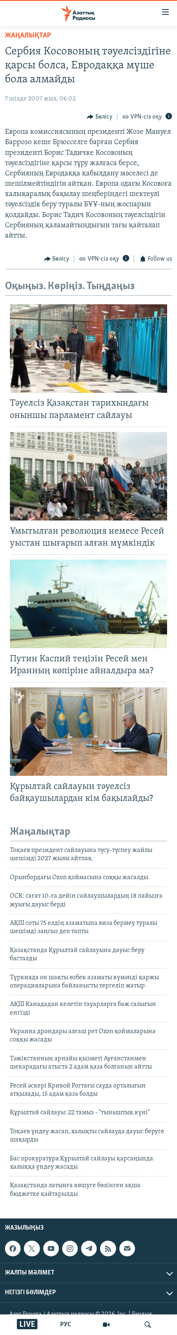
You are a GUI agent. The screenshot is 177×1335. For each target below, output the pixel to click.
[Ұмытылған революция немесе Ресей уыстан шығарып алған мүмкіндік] (88, 476)
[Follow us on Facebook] (13, 1248)
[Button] (99, 117)
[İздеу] (147, 1324)
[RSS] (108, 1248)
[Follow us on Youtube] (51, 1248)
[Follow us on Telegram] (89, 1248)
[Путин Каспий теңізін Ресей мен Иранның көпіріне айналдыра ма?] (88, 604)
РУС (65, 1324)
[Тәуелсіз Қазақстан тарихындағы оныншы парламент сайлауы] (88, 348)
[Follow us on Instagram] (70, 1248)
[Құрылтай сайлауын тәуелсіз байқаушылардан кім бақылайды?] (88, 731)
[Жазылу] (127, 1248)
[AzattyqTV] (106, 1324)
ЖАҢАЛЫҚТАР (28, 36)
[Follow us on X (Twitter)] (32, 1248)
